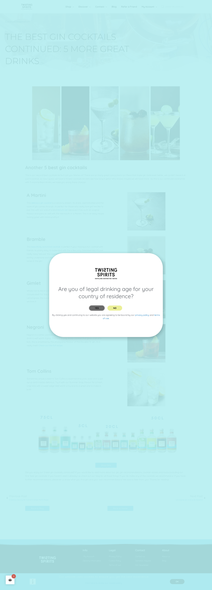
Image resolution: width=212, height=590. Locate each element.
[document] (106, 295)
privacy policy (142, 315)
